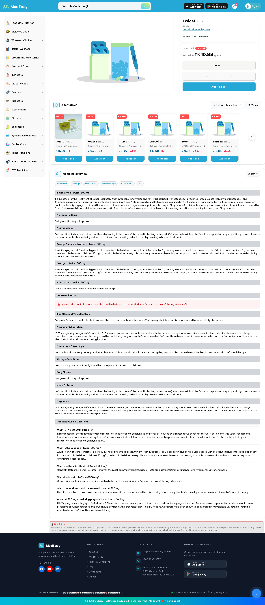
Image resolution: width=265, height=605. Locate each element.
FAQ (140, 183)
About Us (93, 551)
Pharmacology (109, 183)
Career (92, 576)
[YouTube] (50, 569)
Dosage (76, 183)
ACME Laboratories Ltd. (197, 36)
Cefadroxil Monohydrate (196, 29)
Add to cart (219, 86)
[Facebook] (42, 569)
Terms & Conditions (99, 561)
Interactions (127, 183)
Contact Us (95, 571)
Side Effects (91, 183)
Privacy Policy (96, 556)
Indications (62, 183)
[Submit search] (145, 6)
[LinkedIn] (58, 569)
